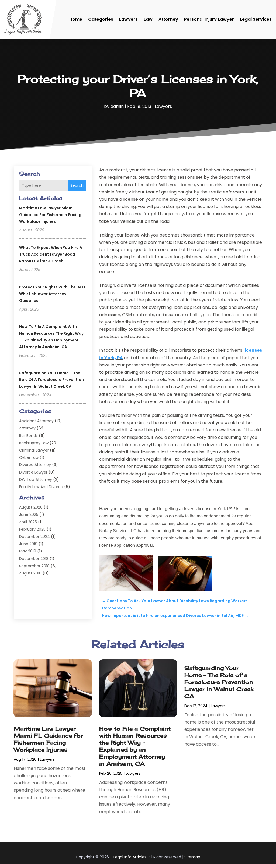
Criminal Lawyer (34, 450)
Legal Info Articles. (130, 857)
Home (75, 19)
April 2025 (28, 522)
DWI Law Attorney (35, 479)
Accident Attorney (36, 421)
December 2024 (34, 536)
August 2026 (31, 507)
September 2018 (34, 566)
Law (148, 19)
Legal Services (256, 19)
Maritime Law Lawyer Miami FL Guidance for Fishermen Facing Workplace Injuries (50, 214)
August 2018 (30, 573)
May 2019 (27, 551)
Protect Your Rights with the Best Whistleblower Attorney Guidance (52, 293)
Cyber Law (29, 457)
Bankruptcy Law (34, 443)
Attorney (168, 19)
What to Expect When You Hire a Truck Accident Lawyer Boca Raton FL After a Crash (50, 254)
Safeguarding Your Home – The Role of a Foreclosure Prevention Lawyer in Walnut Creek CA (51, 379)
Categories (100, 19)
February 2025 (32, 529)
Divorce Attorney (35, 464)
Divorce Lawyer (33, 472)
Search (77, 185)
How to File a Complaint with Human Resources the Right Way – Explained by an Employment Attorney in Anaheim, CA (135, 746)
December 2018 (34, 558)
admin (117, 106)
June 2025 (28, 514)
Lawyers (128, 19)
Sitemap (192, 857)
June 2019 (28, 543)
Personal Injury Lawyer (209, 19)
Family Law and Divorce (41, 486)
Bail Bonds (28, 435)
